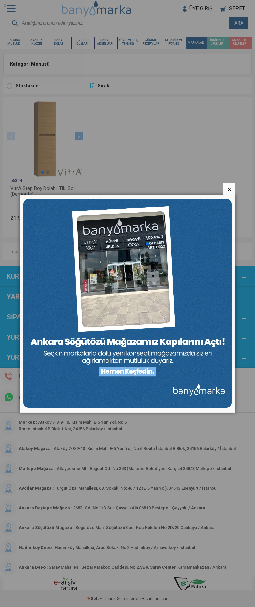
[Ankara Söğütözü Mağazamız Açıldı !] (127, 406)
